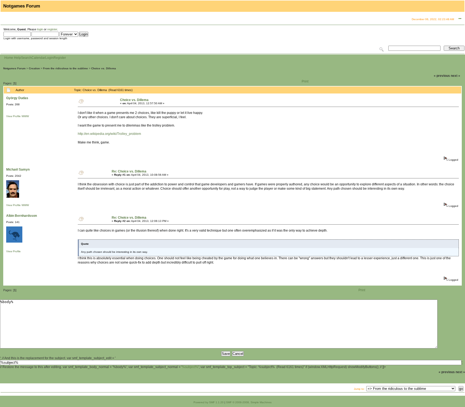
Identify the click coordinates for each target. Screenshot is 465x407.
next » (455, 76)
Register (60, 58)
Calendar (38, 58)
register (52, 29)
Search (26, 58)
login (40, 29)
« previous (442, 76)
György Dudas (17, 98)
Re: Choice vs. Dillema (129, 171)
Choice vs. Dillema (103, 68)
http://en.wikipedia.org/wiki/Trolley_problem (109, 134)
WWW (25, 116)
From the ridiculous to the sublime (65, 68)
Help (17, 58)
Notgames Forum (14, 68)
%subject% (190, 367)
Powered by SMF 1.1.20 (208, 402)
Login (49, 58)
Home (8, 58)
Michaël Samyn (18, 169)
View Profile (13, 116)
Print (305, 81)
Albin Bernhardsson (21, 216)
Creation (34, 68)
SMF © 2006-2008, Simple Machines (249, 402)
